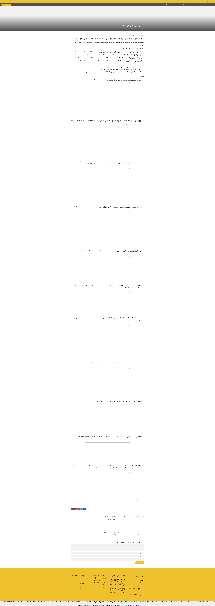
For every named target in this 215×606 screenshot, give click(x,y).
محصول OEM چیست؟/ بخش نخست (99, 584)
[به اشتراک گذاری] (84, 509)
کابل (136, 504)
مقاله (131, 28)
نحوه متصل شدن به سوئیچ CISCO (99, 575)
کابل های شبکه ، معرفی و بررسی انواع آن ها (111, 532)
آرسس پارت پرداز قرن (124, 605)
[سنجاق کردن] (72, 509)
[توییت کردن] (81, 509)
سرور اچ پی (115, 576)
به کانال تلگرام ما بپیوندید (188, 1)
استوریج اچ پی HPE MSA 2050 (100, 580)
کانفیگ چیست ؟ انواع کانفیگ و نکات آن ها (98, 578)
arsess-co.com (87, 605)
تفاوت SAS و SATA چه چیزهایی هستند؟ (136, 532)
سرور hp (116, 577)
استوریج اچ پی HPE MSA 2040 (100, 582)
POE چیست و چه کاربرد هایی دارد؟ (99, 577)
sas (138, 504)
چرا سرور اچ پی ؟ (140, 586)
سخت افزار (135, 28)
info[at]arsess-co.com (80, 588)
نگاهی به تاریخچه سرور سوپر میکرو (136, 591)
